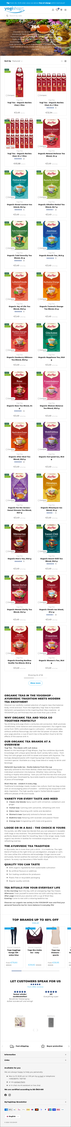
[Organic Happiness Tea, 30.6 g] (51, 337)
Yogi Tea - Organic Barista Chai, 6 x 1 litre (51, 104)
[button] (61, 10)
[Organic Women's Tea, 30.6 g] (51, 640)
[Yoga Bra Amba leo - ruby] (35, 935)
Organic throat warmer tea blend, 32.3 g (19, 206)
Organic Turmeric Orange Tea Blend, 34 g (51, 307)
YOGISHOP (13, 1122)
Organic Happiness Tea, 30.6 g (51, 358)
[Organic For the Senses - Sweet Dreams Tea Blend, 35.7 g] (19, 487)
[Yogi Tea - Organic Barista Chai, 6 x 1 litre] (51, 82)
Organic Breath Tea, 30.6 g (51, 256)
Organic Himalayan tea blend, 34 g (51, 509)
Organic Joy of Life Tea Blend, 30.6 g (19, 307)
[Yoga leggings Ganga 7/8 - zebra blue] (14, 935)
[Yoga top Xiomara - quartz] (55, 935)
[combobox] (35, 16)
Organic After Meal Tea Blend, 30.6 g (19, 458)
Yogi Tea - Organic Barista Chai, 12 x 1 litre (19, 155)
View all (35, 923)
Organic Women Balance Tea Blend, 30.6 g (51, 407)
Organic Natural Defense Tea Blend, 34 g (51, 155)
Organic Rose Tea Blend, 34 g (19, 407)
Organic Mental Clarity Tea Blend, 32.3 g (19, 611)
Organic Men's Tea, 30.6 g (19, 559)
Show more (35, 683)
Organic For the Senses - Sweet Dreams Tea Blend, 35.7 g (19, 510)
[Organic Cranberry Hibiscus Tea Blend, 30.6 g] (19, 337)
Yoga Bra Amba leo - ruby (35, 951)
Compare (11, 95)
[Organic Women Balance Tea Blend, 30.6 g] (51, 386)
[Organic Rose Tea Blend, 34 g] (19, 386)
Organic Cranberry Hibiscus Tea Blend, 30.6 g (19, 358)
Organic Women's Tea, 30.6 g (51, 662)
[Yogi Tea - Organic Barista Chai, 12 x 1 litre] (19, 133)
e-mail (40, 1076)
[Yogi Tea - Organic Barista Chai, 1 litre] (19, 82)
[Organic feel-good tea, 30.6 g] (51, 437)
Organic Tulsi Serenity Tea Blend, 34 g (19, 257)
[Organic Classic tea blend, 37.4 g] (51, 589)
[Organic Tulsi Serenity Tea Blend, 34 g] (19, 235)
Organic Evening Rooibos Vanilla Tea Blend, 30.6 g (19, 662)
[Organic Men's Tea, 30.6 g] (19, 538)
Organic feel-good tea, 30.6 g (51, 458)
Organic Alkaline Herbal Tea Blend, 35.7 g (51, 206)
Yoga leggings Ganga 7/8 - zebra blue (14, 952)
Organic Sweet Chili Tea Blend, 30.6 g (51, 560)
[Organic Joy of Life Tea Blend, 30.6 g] (19, 286)
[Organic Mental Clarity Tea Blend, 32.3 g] (19, 589)
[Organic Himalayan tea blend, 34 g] (51, 487)
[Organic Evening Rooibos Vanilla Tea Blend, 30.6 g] (19, 640)
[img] (35, 984)
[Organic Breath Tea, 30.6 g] (51, 235)
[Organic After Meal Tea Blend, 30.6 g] (19, 437)
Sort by (7, 61)
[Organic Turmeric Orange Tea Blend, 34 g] (51, 286)
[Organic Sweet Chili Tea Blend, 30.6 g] (51, 538)
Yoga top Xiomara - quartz (55, 952)
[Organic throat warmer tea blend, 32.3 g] (19, 184)
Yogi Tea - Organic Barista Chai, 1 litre (19, 104)
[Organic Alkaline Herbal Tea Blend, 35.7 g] (51, 184)
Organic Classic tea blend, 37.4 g (51, 611)
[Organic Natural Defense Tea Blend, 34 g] (51, 133)
